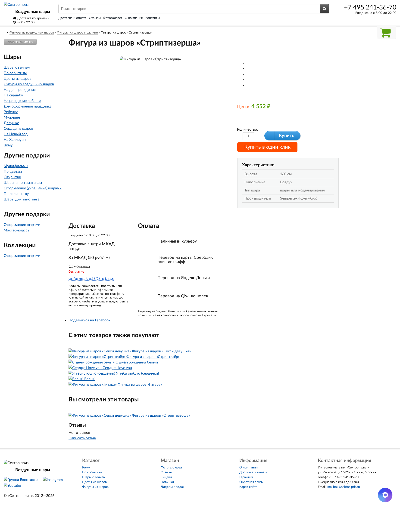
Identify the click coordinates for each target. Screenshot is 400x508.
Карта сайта (248, 487)
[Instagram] (53, 480)
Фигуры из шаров (95, 487)
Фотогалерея (112, 18)
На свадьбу (13, 95)
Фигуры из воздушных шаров (31, 32)
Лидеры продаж (173, 487)
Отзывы (95, 18)
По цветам (13, 171)
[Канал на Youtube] (12, 485)
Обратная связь (251, 482)
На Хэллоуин (15, 140)
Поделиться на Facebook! (90, 320)
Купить (286, 135)
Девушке (11, 123)
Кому (8, 145)
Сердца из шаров (18, 128)
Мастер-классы (17, 230)
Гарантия (246, 477)
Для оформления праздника (28, 106)
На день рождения (20, 90)
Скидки (166, 477)
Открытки (12, 177)
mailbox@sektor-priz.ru (343, 487)
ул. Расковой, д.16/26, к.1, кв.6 (91, 278)
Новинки (167, 482)
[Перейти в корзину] (386, 32)
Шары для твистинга (22, 199)
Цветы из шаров (17, 78)
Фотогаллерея (171, 467)
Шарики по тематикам (23, 183)
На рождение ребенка (22, 101)
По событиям (15, 73)
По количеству (16, 194)
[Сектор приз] (16, 4)
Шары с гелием (17, 67)
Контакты (152, 18)
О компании (134, 18)
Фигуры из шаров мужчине (77, 32)
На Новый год (16, 134)
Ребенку (11, 112)
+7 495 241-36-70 (370, 7)
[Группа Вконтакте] (21, 480)
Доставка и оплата (72, 18)
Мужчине (12, 117)
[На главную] (5, 32)
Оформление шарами (22, 225)
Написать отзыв (82, 438)
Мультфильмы (16, 166)
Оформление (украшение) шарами (33, 188)
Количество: (247, 129)
